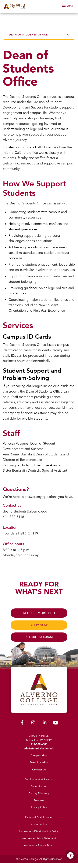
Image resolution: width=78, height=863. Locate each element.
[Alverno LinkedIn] (44, 723)
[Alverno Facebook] (22, 723)
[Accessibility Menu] (70, 855)
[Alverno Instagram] (33, 723)
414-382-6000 (39, 744)
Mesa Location (39, 762)
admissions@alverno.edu (39, 748)
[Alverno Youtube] (56, 723)
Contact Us (39, 769)
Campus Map (39, 755)
